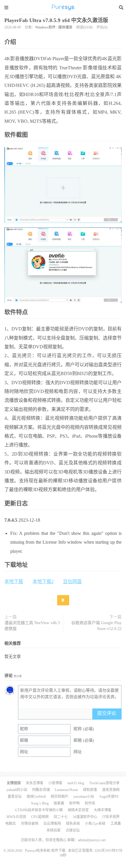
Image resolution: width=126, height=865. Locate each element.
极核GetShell (36, 797)
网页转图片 (59, 797)
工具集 (115, 824)
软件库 (90, 803)
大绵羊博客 (102, 810)
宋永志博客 (34, 783)
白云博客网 (52, 824)
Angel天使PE (109, 797)
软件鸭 (74, 803)
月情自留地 (29, 824)
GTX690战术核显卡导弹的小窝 (39, 810)
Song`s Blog (40, 803)
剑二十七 (61, 817)
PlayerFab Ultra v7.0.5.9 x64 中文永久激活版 (56, 20)
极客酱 (59, 803)
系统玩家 (54, 830)
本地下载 (13, 581)
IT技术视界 (111, 817)
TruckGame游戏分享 (104, 783)
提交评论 (106, 713)
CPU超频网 (40, 817)
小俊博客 (55, 783)
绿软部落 (90, 790)
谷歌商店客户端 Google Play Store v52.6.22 (96, 626)
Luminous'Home (66, 790)
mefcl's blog (75, 783)
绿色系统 (73, 824)
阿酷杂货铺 (41, 790)
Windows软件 (45, 27)
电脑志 (10, 824)
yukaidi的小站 (16, 790)
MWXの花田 (16, 817)
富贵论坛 (15, 797)
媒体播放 (65, 27)
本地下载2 (43, 581)
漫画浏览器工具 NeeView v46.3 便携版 (32, 626)
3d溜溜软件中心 (85, 817)
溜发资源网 (111, 790)
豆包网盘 (72, 581)
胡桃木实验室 (78, 810)
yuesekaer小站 (83, 797)
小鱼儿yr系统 (95, 824)
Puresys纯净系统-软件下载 (63, 7)
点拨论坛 (73, 830)
